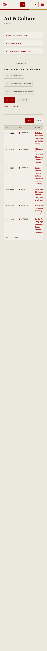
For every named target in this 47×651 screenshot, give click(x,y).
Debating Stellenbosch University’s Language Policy (40, 138)
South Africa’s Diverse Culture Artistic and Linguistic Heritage (39, 176)
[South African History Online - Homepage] (5, 4)
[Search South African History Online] (22, 4)
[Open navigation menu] (42, 4)
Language (9, 100)
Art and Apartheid (14, 76)
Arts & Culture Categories (22, 69)
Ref (7, 128)
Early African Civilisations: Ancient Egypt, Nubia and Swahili (40, 194)
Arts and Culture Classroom (18, 84)
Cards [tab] (38, 120)
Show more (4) (11, 106)
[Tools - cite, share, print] (29, 4)
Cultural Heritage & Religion (19, 92)
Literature (22, 100)
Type (21, 128)
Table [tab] (29, 120)
